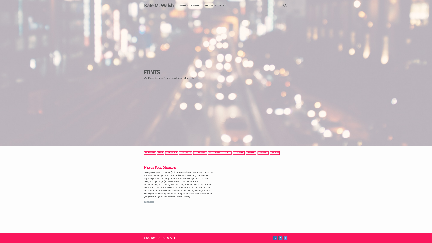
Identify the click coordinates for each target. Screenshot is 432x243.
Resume (183, 5)
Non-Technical (200, 153)
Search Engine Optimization (220, 153)
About (222, 5)
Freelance (210, 5)
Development (171, 153)
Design (160, 153)
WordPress (263, 153)
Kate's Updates (185, 153)
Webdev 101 (251, 153)
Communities (150, 153)
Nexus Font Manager (160, 167)
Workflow (275, 153)
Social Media (239, 153)
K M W (159, 5)
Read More (149, 202)
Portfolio (196, 5)
